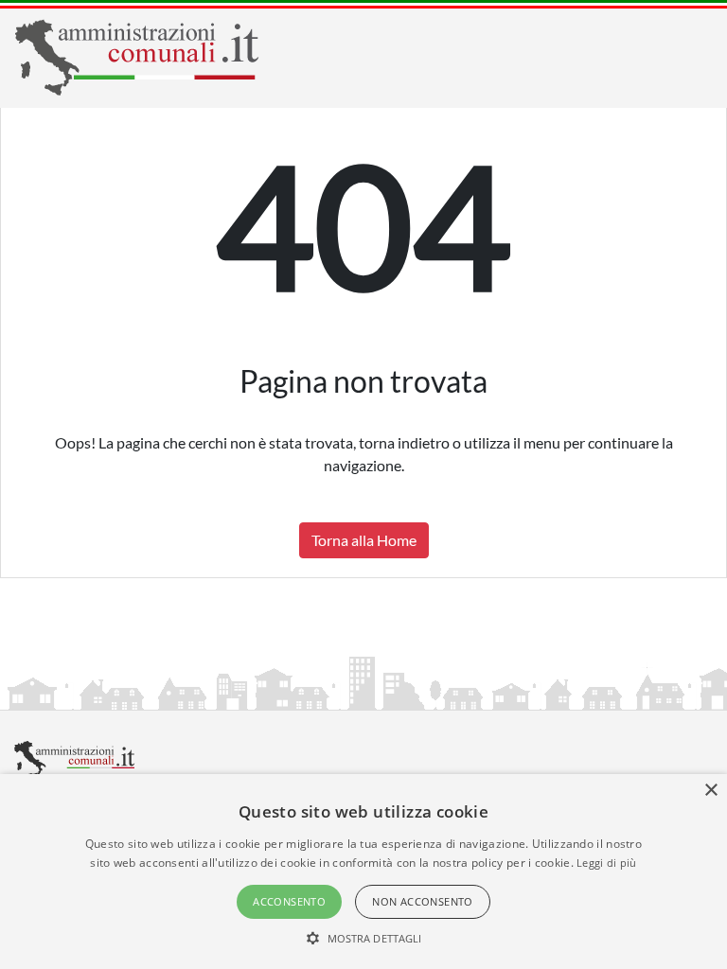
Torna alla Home (364, 540)
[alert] (363, 871)
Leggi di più (606, 862)
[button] (364, 937)
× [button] (710, 791)
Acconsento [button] (289, 901)
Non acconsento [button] (422, 901)
